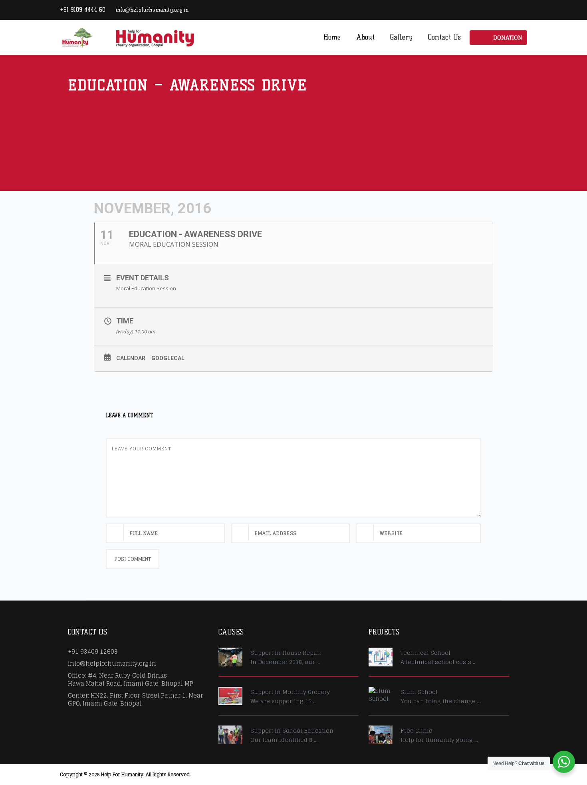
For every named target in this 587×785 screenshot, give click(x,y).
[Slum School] (381, 695)
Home (332, 37)
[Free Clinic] (381, 735)
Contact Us (444, 37)
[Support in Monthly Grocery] (230, 696)
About (365, 37)
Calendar (130, 358)
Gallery (401, 37)
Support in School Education (291, 730)
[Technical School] (381, 657)
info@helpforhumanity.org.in (151, 9)
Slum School (419, 692)
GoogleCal (167, 358)
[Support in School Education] (230, 735)
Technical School (425, 653)
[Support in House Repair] (230, 657)
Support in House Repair (285, 653)
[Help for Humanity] (127, 37)
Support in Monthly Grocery (290, 692)
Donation (507, 37)
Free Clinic (416, 730)
